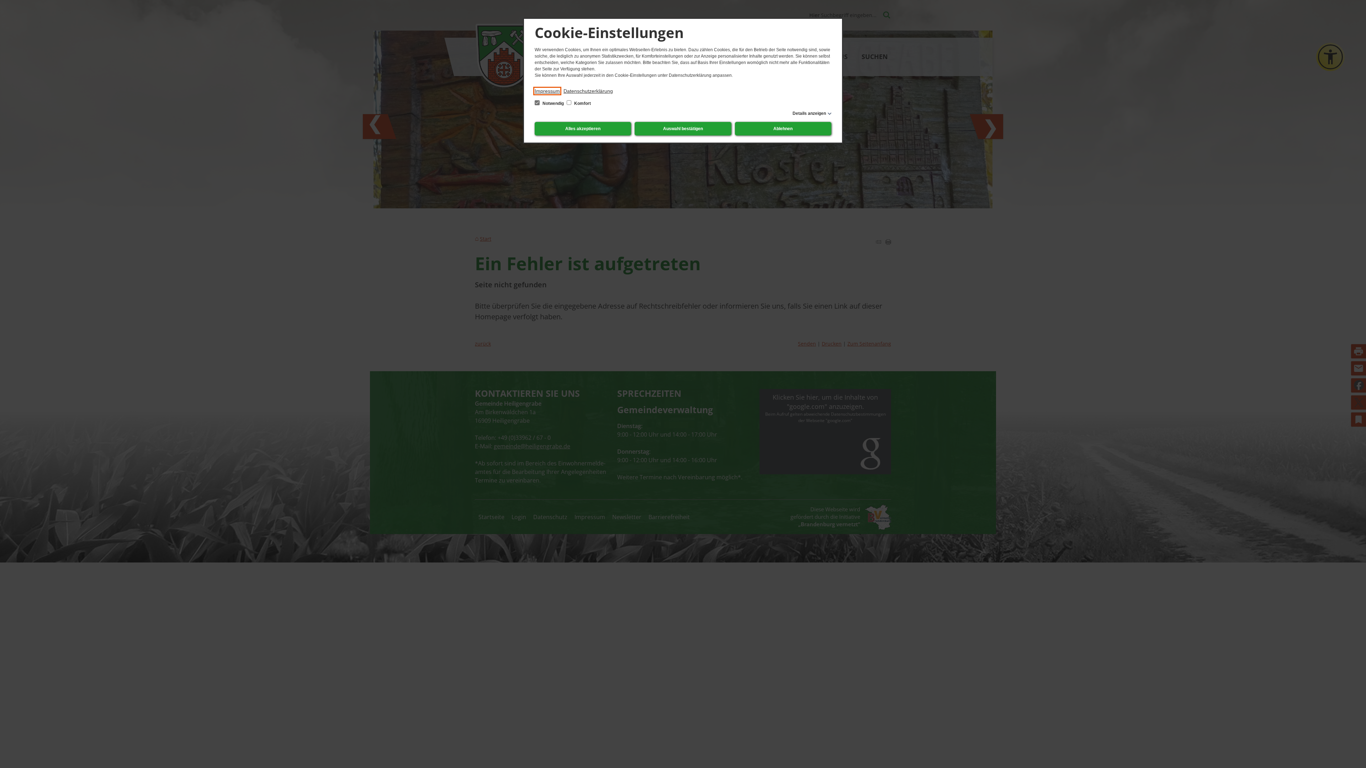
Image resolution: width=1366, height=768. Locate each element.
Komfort (582, 103)
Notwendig (553, 103)
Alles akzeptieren (582, 128)
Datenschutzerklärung (588, 91)
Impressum (547, 91)
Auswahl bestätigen (683, 128)
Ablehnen (783, 128)
